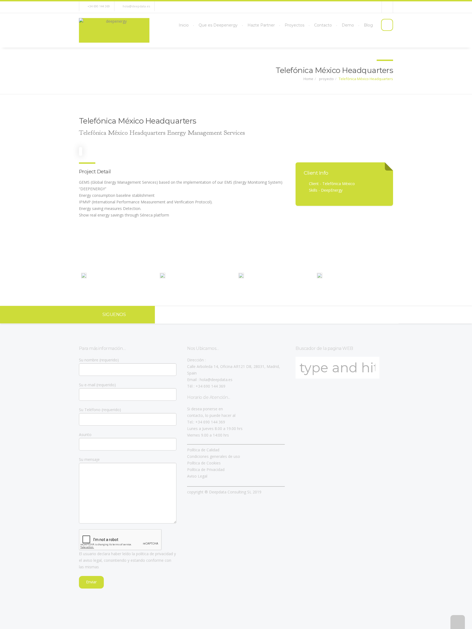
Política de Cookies (204, 463)
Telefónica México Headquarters (366, 78)
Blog (368, 25)
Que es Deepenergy (218, 25)
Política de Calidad (203, 449)
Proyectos (294, 25)
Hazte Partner (261, 25)
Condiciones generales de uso (213, 456)
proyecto (326, 78)
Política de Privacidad (206, 469)
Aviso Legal (197, 476)
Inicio (184, 25)
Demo (348, 25)
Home (308, 78)
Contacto (323, 25)
